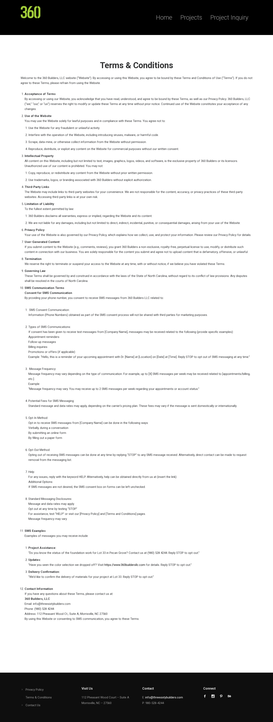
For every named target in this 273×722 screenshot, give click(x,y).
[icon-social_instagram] (214, 696)
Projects (191, 17)
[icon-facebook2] (205, 696)
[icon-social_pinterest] (222, 696)
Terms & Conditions (39, 697)
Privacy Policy (35, 689)
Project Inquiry (229, 17)
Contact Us (33, 705)
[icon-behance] (229, 696)
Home (164, 17)
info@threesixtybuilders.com (164, 697)
